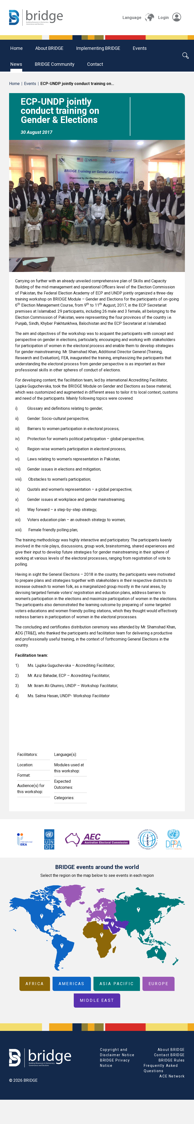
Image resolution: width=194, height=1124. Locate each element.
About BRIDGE (49, 48)
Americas (72, 983)
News (16, 64)
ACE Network (172, 1076)
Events (140, 48)
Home (16, 48)
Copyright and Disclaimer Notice (117, 1052)
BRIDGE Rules (172, 1060)
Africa (35, 983)
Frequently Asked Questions (161, 1068)
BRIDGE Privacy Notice (115, 1063)
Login (163, 17)
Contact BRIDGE (169, 1055)
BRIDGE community (55, 64)
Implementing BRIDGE (98, 48)
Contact (95, 64)
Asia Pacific (117, 983)
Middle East (97, 1000)
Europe (158, 983)
